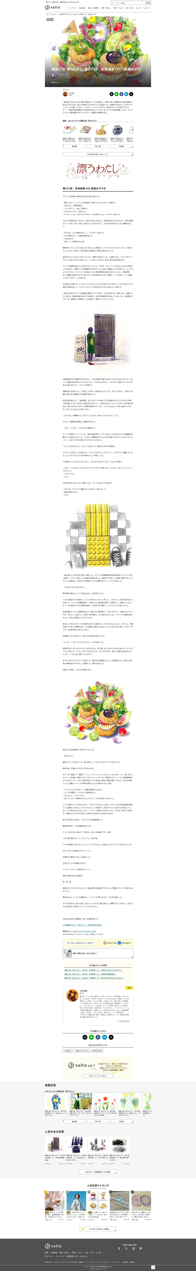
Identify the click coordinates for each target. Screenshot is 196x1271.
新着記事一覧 (72, 1256)
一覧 (99, 146)
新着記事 (82, 8)
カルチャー (147, 8)
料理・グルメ (118, 8)
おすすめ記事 (72, 1262)
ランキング (73, 8)
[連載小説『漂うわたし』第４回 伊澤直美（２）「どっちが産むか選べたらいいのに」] (118, 130)
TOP (47, 14)
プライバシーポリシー (104, 1262)
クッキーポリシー (116, 1262)
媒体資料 (132, 1262)
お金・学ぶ (129, 8)
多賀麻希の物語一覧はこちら (97, 154)
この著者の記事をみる (124, 1021)
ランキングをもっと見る (99, 1229)
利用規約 (80, 1262)
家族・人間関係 (93, 8)
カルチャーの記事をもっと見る (98, 1172)
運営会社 (125, 1262)
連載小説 (68, 1051)
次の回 (121, 146)
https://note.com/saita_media (84, 931)
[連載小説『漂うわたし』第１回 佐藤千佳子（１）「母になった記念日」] (70, 130)
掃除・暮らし (106, 8)
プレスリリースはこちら (60, 1262)
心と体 (138, 8)
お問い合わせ (48, 1262)
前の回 (74, 146)
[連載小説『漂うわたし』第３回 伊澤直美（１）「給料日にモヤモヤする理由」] (102, 130)
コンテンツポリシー (90, 1262)
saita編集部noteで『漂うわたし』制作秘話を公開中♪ (83, 925)
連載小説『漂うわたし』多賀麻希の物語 (89, 1051)
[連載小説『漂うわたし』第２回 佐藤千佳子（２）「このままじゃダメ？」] (86, 130)
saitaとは (83, 1256)
